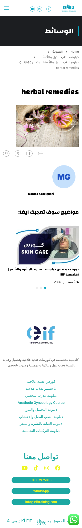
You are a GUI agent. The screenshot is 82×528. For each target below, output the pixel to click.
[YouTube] (25, 468)
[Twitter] (18, 153)
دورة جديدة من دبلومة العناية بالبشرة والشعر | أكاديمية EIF (43, 272)
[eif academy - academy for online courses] (69, 8)
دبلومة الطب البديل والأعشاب (59, 57)
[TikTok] (36, 468)
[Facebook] (29, 153)
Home (75, 51)
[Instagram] (46, 468)
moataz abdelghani (41, 194)
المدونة (57, 51)
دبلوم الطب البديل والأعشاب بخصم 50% (51, 62)
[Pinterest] (6, 153)
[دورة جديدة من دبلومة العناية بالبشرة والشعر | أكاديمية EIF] (47, 243)
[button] (45, 288)
